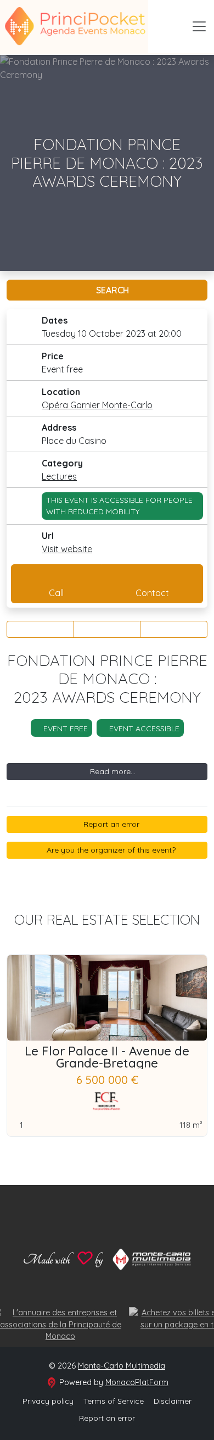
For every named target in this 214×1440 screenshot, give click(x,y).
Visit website (67, 548)
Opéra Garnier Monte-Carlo (97, 404)
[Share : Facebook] (40, 629)
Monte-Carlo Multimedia (121, 1366)
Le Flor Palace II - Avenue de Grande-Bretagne (107, 1057)
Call (56, 592)
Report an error (110, 824)
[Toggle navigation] (199, 26)
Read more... (112, 771)
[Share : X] (107, 629)
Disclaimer (173, 1401)
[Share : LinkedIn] (173, 629)
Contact (152, 592)
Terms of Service (113, 1401)
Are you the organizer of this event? (110, 850)
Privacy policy (48, 1401)
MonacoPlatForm (136, 1382)
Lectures (59, 476)
